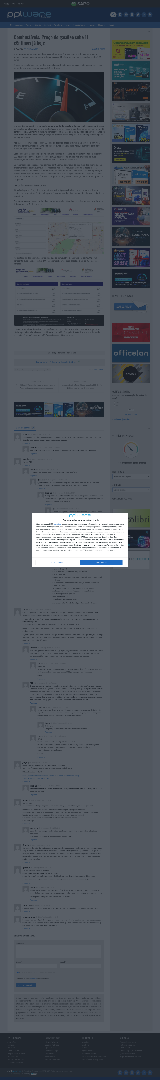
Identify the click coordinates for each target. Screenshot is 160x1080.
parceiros (57, 524)
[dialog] (80, 540)
